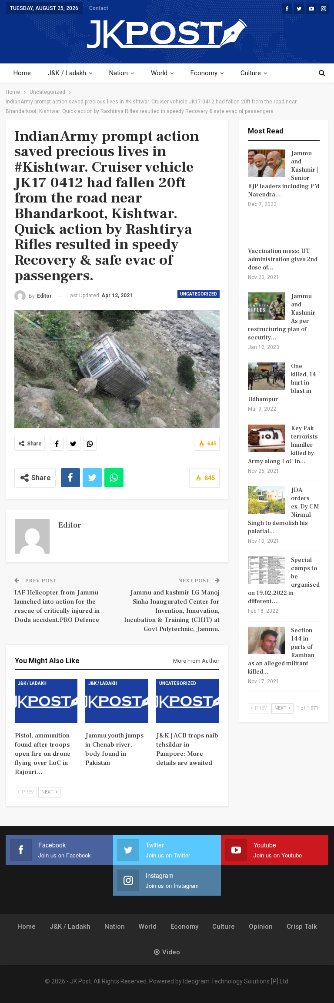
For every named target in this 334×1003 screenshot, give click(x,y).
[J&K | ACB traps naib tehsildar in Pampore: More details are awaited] (187, 701)
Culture (250, 73)
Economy (203, 73)
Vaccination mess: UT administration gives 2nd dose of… (282, 259)
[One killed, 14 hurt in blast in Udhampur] (266, 376)
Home (22, 73)
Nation (118, 73)
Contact (98, 8)
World (159, 73)
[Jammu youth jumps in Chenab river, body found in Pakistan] (116, 701)
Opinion (261, 926)
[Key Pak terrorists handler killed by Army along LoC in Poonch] (266, 438)
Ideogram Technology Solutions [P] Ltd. (236, 981)
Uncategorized (198, 294)
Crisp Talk (302, 926)
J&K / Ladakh (67, 73)
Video (171, 952)
